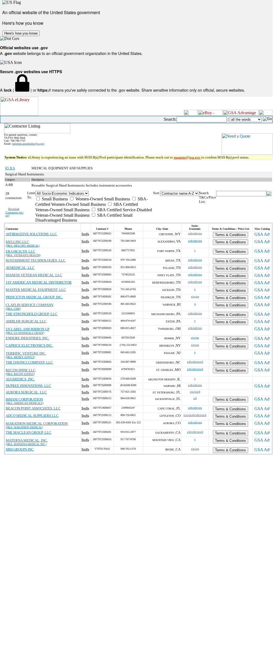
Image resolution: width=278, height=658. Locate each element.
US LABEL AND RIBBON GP (27, 329)
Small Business (54, 199)
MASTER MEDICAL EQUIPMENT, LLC (36, 290)
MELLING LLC (17, 242)
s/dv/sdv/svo (195, 233)
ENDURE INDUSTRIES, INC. (27, 338)
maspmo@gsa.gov (187, 157)
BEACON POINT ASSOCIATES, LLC (33, 408)
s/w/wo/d (195, 391)
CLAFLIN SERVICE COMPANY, (30, 305)
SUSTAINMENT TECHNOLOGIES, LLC (35, 260)
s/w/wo (195, 296)
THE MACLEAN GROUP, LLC (28, 432)
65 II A (10, 168)
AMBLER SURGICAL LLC (26, 321)
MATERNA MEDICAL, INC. (27, 440)
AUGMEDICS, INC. (20, 379)
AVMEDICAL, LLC (20, 268)
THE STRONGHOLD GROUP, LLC (31, 314)
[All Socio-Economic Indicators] (94, 193)
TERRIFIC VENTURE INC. (26, 353)
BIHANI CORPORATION (24, 399)
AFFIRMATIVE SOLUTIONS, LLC (31, 234)
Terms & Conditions (230, 235)
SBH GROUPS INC (20, 449)
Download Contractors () (14, 212)
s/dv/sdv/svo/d (195, 361)
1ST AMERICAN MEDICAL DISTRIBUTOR (39, 282)
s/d (195, 398)
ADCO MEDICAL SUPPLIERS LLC (32, 416)
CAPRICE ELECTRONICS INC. (29, 345)
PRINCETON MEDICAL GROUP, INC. (34, 297)
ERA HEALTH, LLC (20, 251)
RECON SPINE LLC (21, 370)
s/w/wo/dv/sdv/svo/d (195, 415)
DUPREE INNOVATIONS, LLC (28, 386)
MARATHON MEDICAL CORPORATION (37, 423)
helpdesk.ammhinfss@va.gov (28, 143)
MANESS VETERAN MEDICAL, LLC (34, 275)
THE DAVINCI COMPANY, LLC (29, 362)
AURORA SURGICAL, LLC (26, 392)
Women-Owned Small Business (102, 199)
